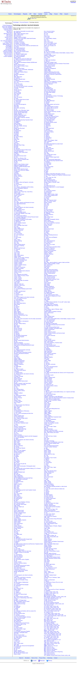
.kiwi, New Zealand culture (19, 613)
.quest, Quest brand (48, 264)
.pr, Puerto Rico (47, 243)
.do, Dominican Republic (19, 336)
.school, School (47, 330)
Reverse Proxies (8, 37)
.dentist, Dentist (17, 317)
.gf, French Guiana (18, 452)
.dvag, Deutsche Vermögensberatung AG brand (24, 345)
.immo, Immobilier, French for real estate (22, 551)
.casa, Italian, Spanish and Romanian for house (24, 202)
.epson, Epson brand (18, 363)
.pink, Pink (46, 227)
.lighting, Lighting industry (19, 651)
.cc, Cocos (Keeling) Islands (20, 212)
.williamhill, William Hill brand (50, 553)
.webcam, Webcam (48, 542)
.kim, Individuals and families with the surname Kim (25, 611)
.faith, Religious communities (20, 384)
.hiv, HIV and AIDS (18, 514)
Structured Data (8, 49)
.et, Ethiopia (16, 371)
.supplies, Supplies (48, 411)
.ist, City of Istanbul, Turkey (20, 578)
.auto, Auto (16, 95)
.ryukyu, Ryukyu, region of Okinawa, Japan (53, 309)
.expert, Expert (17, 377)
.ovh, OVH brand (47, 196)
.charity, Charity (17, 224)
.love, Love (46, 46)
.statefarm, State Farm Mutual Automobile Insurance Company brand (59, 397)
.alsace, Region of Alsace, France (21, 66)
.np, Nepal (46, 171)
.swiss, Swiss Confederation (50, 419)
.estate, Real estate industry (20, 370)
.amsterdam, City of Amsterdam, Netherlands (23, 69)
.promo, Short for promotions (50, 250)
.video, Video (46, 517)
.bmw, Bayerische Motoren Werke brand (22, 149)
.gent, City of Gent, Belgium (20, 450)
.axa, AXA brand (17, 101)
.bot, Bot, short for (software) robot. (21, 159)
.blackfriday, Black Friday (19, 145)
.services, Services (48, 343)
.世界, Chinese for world (49, 640)
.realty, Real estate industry (50, 272)
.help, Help (16, 508)
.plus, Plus (46, 236)
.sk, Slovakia (46, 363)
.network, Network (48, 149)
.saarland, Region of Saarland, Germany (52, 311)
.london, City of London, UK (50, 45)
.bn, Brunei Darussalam (19, 151)
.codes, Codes (17, 254)
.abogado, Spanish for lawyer (20, 37)
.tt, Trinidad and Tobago (49, 485)
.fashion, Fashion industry (19, 390)
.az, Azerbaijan (17, 103)
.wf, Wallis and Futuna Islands (50, 548)
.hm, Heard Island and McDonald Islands (22, 516)
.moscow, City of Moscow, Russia (51, 116)
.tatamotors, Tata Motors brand (50, 430)
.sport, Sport (46, 388)
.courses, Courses (17, 279)
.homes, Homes (17, 522)
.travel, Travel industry (48, 484)
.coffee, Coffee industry (19, 255)
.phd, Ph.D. (46, 215)
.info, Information (17, 558)
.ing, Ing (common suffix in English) (21, 559)
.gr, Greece (16, 482)
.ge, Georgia (16, 449)
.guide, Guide (16, 494)
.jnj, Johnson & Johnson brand (20, 594)
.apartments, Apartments (19, 74)
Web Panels (9, 32)
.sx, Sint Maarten (47, 420)
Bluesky (50, 660)
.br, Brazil (16, 163)
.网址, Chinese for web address (50, 649)
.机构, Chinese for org (48, 646)
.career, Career (17, 199)
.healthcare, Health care (19, 506)
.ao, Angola (16, 73)
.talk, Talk (46, 427)
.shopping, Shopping (48, 357)
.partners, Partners (48, 202)
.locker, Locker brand (48, 42)
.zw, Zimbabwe (47, 590)
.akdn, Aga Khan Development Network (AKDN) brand (25, 62)
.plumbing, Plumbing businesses (51, 234)
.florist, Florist (17, 408)
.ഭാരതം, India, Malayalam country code (52, 633)
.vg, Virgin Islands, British (49, 514)
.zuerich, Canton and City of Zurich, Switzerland (54, 589)
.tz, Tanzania (46, 491)
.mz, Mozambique (48, 137)
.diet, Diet (16, 324)
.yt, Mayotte (46, 581)
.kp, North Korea (17, 619)
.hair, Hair (16, 500)
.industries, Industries (18, 555)
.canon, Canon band (18, 190)
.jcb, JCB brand (17, 585)
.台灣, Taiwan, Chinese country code (52, 643)
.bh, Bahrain (16, 133)
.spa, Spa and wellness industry (51, 385)
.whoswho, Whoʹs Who (48, 549)
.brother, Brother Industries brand (21, 169)
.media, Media (47, 80)
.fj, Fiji (15, 403)
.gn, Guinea (16, 470)
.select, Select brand (48, 341)
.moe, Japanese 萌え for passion (51, 107)
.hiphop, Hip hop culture (19, 511)
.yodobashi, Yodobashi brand (50, 575)
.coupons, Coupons (18, 278)
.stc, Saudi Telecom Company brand (52, 399)
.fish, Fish (16, 399)
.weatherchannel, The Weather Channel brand (53, 541)
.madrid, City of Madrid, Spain (50, 62)
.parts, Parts (46, 203)
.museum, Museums (48, 130)
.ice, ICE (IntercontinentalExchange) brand (23, 539)
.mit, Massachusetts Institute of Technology (53, 95)
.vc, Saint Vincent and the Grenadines (52, 506)
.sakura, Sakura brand (48, 312)
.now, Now (46, 170)
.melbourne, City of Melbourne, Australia (52, 81)
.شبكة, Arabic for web (48, 617)
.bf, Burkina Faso (17, 130)
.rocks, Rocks (47, 298)
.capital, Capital (17, 193)
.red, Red (46, 274)
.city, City (16, 236)
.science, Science (48, 334)
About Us (21, 657)
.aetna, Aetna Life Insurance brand (21, 51)
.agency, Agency (17, 57)
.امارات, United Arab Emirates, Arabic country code (55, 615)
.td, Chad (46, 437)
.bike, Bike (16, 137)
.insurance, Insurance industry (20, 563)
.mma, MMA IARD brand (49, 100)
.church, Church (17, 231)
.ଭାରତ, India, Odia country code (51, 629)
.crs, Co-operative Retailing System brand (23, 288)
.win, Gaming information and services (52, 554)
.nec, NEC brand (47, 147)
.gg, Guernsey (17, 454)
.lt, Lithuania (46, 50)
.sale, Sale (46, 313)
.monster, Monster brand (49, 113)
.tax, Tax (46, 433)
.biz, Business (17, 141)
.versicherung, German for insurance (52, 511)
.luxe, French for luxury (49, 56)
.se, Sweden (46, 337)
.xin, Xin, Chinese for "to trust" (50, 567)
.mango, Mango (47, 69)
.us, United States (48, 499)
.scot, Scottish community (49, 335)
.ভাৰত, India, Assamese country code (52, 625)
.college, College (17, 256)
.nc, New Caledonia (48, 145)
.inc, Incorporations (18, 554)
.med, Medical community (49, 79)
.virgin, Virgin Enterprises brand (50, 523)
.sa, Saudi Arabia (47, 310)
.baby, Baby (16, 105)
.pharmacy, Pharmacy (48, 214)
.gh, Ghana (16, 455)
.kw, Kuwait (16, 626)
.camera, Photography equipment (21, 188)
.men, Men (46, 85)
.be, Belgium (16, 122)
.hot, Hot (15, 529)
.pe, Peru (46, 207)
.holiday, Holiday (17, 521)
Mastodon (42, 660)
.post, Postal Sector (48, 242)
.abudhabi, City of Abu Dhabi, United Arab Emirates (25, 38)
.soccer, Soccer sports (49, 375)
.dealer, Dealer (17, 309)
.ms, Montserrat (47, 125)
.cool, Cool (16, 273)
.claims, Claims (17, 239)
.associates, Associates (19, 87)
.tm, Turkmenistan (48, 462)
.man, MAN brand (47, 67)
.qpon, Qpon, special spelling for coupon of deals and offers (57, 262)
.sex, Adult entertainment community (52, 346)
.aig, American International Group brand (22, 60)
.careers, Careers (17, 200)
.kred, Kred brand (17, 625)
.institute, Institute (17, 561)
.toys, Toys (46, 478)
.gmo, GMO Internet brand (19, 469)
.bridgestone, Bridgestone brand (20, 165)
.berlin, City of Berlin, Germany (20, 125)
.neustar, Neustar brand (49, 151)
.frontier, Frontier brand (18, 430)
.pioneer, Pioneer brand (49, 228)
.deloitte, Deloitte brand (19, 313)
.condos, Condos (17, 266)
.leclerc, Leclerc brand (18, 643)
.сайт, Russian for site (48, 605)
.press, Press (47, 245)
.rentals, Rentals (47, 282)
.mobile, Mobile (47, 105)
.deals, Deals (16, 310)
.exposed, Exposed (18, 378)
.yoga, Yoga (46, 576)
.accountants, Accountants (19, 43)
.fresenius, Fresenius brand (19, 426)
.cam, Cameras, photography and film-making (23, 187)
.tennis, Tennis (47, 444)
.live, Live (46, 34)
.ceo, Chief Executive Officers (20, 215)
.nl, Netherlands (47, 167)
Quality (40, 14)
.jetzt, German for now (18, 588)
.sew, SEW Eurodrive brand (50, 345)
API (30, 14)
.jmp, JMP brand (17, 593)
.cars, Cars (16, 201)
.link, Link (46, 33)
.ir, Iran (15, 573)
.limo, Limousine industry (49, 31)
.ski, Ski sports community (50, 364)
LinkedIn (34, 660)
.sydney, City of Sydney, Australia (51, 422)
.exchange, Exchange (18, 376)
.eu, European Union (18, 372)
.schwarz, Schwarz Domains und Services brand (54, 333)
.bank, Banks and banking (19, 107)
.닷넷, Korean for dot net (49, 652)
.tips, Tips (46, 455)
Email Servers (9, 39)
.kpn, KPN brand (17, 621)
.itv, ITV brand (17, 583)
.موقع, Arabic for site (48, 619)
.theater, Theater (47, 450)
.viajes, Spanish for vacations (50, 516)
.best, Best (16, 127)
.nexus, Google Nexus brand (50, 154)
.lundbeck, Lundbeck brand (49, 55)
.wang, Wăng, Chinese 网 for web (51, 536)
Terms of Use (34, 657)
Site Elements (9, 48)
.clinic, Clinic (16, 243)
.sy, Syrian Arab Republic (49, 421)
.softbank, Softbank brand (49, 377)
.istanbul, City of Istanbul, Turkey (21, 579)
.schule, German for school (49, 331)
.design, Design (17, 319)
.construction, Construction (19, 267)
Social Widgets (9, 46)
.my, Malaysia (47, 136)
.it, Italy (15, 581)
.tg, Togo (46, 448)
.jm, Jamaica (16, 591)
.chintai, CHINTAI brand (19, 228)
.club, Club (16, 246)
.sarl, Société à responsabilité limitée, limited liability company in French (59, 318)
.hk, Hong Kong (17, 515)
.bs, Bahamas (17, 171)
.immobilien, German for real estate (21, 552)
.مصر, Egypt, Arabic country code (51, 618)
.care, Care (16, 197)
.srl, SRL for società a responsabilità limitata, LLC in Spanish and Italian (59, 391)
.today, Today (47, 466)
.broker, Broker (17, 167)
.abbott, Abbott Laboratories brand (21, 33)
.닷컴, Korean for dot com (49, 654)
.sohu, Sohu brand (48, 379)
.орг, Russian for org (48, 601)
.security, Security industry (49, 340)
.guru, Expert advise (18, 497)
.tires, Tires (46, 456)
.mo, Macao (46, 103)
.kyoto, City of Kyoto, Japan (20, 629)
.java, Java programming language (21, 584)
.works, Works (47, 560)
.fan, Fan (15, 387)
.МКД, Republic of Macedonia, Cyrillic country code (55, 596)
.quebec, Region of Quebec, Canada (51, 263)
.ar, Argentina (16, 80)
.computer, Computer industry (20, 264)
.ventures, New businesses (49, 510)
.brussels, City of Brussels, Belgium (21, 170)
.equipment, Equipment (19, 364)
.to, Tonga (46, 464)
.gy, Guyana (16, 499)
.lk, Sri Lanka (46, 37)
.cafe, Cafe (16, 185)
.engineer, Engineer (18, 359)
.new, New (46, 152)
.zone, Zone (46, 588)
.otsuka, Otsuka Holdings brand (50, 195)
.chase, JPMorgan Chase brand (20, 225)
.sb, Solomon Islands (48, 322)
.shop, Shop (46, 355)
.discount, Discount (18, 329)
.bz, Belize (16, 181)
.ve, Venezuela (47, 508)
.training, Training (47, 482)
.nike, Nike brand (47, 164)
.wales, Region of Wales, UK (50, 535)
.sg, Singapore (47, 348)
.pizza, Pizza (46, 230)
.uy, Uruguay (46, 500)
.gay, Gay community (18, 445)
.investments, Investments (19, 569)
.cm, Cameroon (17, 249)
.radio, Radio (46, 267)
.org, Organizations (48, 191)
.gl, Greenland (17, 461)
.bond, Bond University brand (20, 155)
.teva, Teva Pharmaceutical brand (51, 445)
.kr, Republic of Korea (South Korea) (21, 623)
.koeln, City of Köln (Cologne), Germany (22, 617)
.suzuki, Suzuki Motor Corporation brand (52, 416)
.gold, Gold (16, 473)
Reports (25, 14)
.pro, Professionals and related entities (52, 246)
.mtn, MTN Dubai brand (49, 128)
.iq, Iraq (15, 572)
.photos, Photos (47, 220)
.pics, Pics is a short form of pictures (52, 222)
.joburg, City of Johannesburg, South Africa (23, 597)
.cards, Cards (16, 196)
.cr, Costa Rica (17, 281)
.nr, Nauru (46, 172)
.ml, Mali (45, 98)
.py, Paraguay (47, 260)
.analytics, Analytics (18, 70)
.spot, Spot (46, 389)
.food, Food (16, 414)
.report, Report (47, 285)
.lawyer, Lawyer (17, 638)
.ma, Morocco (47, 61)
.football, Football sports (19, 415)
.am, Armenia (16, 67)
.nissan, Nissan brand (48, 166)
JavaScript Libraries (7, 28)
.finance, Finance (17, 396)
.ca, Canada (16, 183)
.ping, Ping (46, 226)
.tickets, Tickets (47, 452)
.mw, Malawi (46, 134)
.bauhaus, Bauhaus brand (19, 116)
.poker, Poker (46, 239)
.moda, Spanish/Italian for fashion (51, 106)
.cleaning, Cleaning (18, 240)
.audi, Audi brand (17, 93)
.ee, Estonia (16, 354)
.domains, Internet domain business (21, 340)
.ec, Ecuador (16, 348)
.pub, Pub (46, 257)
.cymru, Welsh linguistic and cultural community (24, 297)
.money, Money (47, 112)
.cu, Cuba (16, 290)
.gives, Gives (16, 460)
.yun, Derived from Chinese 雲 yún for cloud (53, 582)
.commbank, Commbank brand (20, 260)
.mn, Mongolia (47, 101)
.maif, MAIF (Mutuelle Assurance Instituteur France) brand (56, 63)
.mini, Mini (46, 93)
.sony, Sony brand (48, 383)
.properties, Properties (48, 251)
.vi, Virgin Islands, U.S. (49, 515)
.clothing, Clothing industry (19, 244)
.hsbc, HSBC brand (18, 534)
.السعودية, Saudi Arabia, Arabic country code (53, 614)
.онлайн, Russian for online (50, 600)
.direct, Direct (16, 327)
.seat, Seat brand (47, 339)
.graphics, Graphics (18, 484)
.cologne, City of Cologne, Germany (21, 257)
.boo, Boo (16, 157)
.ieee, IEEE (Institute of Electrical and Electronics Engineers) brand (28, 543)
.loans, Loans (47, 40)
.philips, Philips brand (48, 216)
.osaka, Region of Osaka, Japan (51, 194)
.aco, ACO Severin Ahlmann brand (21, 44)
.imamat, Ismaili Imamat (19, 549)
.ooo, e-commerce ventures (50, 190)
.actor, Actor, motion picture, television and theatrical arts (26, 45)
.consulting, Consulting (18, 268)
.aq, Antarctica (17, 78)
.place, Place (46, 233)
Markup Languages (8, 50)
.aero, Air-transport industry (19, 50)
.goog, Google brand (18, 475)
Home (10, 14)
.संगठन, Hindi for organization (50, 621)
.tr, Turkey (46, 479)
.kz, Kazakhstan (17, 630)
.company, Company (18, 262)
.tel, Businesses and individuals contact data (53, 442)
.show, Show (46, 358)
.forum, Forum (17, 420)
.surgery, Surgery (47, 415)
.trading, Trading (47, 481)
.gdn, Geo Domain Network (19, 448)
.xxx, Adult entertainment (49, 569)
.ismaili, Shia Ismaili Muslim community (22, 577)
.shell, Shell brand (48, 352)
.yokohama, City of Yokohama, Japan (52, 577)
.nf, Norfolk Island (47, 155)
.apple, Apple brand (18, 76)
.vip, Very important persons (50, 522)
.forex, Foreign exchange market (21, 418)
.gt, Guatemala (17, 491)
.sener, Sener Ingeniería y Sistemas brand (53, 342)
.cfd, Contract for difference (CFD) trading (22, 219)
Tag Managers (9, 45)
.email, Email (16, 357)
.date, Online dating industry (20, 303)
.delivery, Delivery (17, 312)
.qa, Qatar (46, 261)
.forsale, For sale (17, 419)
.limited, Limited (17, 654)
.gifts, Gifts (16, 458)
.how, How (16, 531)
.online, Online (47, 189)
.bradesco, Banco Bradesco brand (21, 164)
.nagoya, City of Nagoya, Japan (50, 140)
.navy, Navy (46, 142)
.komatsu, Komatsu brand (19, 618)
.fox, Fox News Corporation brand (21, 422)
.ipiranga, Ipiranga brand (19, 571)
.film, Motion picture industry (20, 395)
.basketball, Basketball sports (20, 115)
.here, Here (16, 509)
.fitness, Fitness (17, 402)
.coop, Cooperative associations (20, 274)
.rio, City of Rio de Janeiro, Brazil (51, 294)
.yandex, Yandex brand (49, 572)
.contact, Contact (17, 269)
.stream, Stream (47, 403)
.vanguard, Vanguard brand (49, 505)
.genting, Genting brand (19, 451)
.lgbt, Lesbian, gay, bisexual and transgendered (24, 645)
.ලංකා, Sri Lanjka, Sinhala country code (52, 634)
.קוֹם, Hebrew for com (48, 612)
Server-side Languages (7, 26)
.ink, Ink (15, 560)
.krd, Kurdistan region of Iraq (20, 624)
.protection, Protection (48, 254)
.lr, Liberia (46, 48)
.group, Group (16, 488)
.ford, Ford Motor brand (18, 416)
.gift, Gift (15, 457)
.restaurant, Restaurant (49, 288)
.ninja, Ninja (46, 165)
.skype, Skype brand (48, 367)
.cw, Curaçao (16, 293)
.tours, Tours (46, 474)
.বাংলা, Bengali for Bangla (49, 623)
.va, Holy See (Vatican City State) (51, 503)
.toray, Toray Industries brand (50, 470)
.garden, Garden (17, 444)
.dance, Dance (17, 302)
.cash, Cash (16, 204)
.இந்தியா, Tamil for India (49, 630)
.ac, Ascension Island (18, 39)
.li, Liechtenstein (17, 646)
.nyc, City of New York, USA (50, 177)
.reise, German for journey (49, 276)
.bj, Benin (16, 142)
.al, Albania (16, 63)
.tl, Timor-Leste (47, 461)
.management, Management (50, 68)
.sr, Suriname (46, 390)
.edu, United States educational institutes (22, 352)
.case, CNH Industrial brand (19, 203)
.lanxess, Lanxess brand (19, 634)
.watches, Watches (48, 539)
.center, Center (17, 214)
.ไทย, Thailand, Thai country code (51, 636)
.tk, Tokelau (46, 460)
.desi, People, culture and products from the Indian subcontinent (27, 318)
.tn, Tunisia (46, 463)
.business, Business (18, 176)
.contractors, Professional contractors (22, 270)
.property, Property (48, 252)
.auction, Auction (17, 92)
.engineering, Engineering (19, 360)
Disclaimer (27, 657)
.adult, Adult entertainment (19, 48)
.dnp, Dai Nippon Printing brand (20, 335)
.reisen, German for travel (49, 278)
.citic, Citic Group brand (19, 234)
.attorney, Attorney (18, 90)
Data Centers (9, 36)
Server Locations (8, 55)
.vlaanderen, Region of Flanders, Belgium (53, 525)
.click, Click (16, 242)
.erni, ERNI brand (17, 366)
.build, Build (16, 173)
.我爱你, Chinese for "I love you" (51, 645)
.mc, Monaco (46, 75)
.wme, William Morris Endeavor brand (52, 557)
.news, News (46, 153)
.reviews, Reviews (48, 291)
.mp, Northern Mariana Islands (50, 122)
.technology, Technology (49, 440)
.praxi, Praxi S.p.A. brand (49, 244)
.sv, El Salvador (47, 418)
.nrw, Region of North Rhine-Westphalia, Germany (54, 173)
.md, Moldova (47, 76)
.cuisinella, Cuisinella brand (19, 291)
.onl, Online (46, 188)
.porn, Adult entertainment (49, 240)
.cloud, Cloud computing (19, 245)
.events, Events (17, 375)
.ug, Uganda (46, 493)
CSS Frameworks (8, 30)
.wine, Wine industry (48, 555)
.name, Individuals (48, 141)
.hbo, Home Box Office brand (20, 504)
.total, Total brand (47, 473)
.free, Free (16, 425)
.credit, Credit (16, 282)
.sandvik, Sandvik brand (49, 316)
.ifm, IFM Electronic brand (19, 545)
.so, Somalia (46, 373)
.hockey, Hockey (17, 518)
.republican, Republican (49, 286)
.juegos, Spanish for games (19, 602)
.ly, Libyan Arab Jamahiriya (49, 60)
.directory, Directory (18, 328)
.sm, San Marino (47, 370)
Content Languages (8, 56)
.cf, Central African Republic (20, 218)
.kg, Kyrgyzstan (17, 606)
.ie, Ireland (16, 542)
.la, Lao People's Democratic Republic (22, 631)
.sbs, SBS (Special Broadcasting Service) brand (54, 324)
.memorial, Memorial (48, 84)
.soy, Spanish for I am (48, 384)
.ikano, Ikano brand (18, 546)
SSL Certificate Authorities (6, 40)
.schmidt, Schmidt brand (49, 329)
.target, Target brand (48, 428)
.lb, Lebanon (16, 639)
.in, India (15, 553)
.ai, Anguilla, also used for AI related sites (23, 58)
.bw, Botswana (17, 178)
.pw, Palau (46, 258)
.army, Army (16, 82)
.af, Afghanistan (17, 52)
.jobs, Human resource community (21, 596)
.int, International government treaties (22, 565)
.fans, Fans (16, 388)
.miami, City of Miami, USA (50, 90)
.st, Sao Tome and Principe (50, 394)
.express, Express (17, 379)
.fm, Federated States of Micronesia (21, 411)
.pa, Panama (46, 197)
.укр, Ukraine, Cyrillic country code (51, 607)
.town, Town (46, 475)
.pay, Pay (46, 206)
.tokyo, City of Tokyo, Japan (50, 467)
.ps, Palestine (47, 255)
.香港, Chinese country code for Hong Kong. (53, 651)
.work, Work (46, 559)
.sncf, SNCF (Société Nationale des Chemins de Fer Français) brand (58, 372)
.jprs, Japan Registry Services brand (21, 601)
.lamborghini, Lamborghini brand (20, 632)
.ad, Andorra (16, 46)
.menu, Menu (46, 86)
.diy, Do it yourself (17, 330)
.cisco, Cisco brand (18, 233)
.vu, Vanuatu (46, 534)
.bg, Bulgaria (16, 131)
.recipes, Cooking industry (49, 273)
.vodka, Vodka (47, 528)
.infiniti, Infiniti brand (18, 557)
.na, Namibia (46, 139)
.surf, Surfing (46, 414)
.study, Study (46, 406)
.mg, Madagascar (47, 87)
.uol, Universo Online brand (49, 498)
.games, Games (17, 443)
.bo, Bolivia (16, 153)
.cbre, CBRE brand (18, 210)
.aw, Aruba (16, 98)
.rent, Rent (46, 281)
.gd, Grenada (16, 446)
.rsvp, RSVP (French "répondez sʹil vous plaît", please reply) (57, 302)
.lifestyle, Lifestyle (17, 650)
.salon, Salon (46, 315)
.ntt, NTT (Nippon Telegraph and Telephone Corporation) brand (57, 175)
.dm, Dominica (17, 334)
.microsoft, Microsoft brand (49, 91)
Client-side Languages (7, 27)
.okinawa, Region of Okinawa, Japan (52, 182)
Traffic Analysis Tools (7, 43)
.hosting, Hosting (17, 528)
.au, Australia (16, 91)
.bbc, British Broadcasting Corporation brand (23, 119)
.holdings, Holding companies (20, 520)
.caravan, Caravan (17, 195)
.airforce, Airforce (17, 61)
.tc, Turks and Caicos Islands (50, 436)
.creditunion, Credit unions (19, 285)
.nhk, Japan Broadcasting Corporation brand (53, 160)
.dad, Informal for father (19, 300)
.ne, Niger (46, 146)
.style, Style (46, 407)
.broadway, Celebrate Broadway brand (22, 166)
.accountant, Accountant (19, 42)
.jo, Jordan (16, 595)
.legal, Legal (16, 644)
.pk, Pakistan (46, 231)
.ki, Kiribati (16, 608)
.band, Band (16, 106)
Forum (56, 14)
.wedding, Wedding (48, 546)
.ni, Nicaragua (47, 161)
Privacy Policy (42, 657)
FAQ (61, 14)
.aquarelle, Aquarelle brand (19, 79)
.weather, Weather (48, 540)
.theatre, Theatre (47, 451)
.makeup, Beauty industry (49, 66)
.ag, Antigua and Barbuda (19, 56)
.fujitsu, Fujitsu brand (18, 431)
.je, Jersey (16, 587)
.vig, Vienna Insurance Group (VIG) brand (53, 518)
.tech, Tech (46, 439)
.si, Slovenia (46, 359)
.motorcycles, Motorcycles (49, 118)
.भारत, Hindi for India (48, 620)
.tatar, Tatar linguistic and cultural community (53, 431)
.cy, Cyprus (16, 296)
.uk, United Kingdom (48, 494)
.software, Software (48, 378)
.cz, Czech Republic (18, 299)
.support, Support (47, 413)
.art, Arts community (18, 84)
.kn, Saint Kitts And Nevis (19, 615)
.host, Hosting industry (18, 527)
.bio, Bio (15, 140)
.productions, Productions (49, 248)
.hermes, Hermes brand (19, 510)
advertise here (47, 12)
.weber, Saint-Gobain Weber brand (51, 543)
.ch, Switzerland (17, 221)
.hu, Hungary (16, 536)
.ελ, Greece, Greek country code (51, 591)
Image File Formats (8, 52)
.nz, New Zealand (47, 178)
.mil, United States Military (49, 92)
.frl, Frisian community (18, 427)
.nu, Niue (46, 176)
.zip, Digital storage (48, 585)
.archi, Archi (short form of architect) (21, 81)
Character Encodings (7, 51)
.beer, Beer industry (18, 124)
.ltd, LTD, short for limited (49, 51)
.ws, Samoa (46, 563)
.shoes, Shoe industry (48, 354)
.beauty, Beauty (17, 123)
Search (66, 14)
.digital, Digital (17, 325)
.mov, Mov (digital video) (49, 119)
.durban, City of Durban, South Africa (22, 343)
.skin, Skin (46, 365)
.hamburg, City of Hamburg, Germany (22, 502)
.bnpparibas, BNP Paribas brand (20, 152)
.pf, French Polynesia (48, 209)
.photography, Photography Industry (51, 219)
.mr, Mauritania (47, 124)
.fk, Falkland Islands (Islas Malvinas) (22, 405)
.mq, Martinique (47, 123)
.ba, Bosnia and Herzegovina (20, 104)
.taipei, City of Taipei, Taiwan (50, 426)
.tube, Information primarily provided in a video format (55, 486)
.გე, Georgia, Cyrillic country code (51, 637)
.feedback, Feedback (18, 393)
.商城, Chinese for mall (49, 644)
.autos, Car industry (18, 97)
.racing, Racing (47, 266)
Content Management (7, 25)
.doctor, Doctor (17, 337)
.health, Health (17, 505)
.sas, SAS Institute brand (49, 319)
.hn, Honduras (17, 517)
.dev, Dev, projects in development (21, 321)
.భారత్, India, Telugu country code (51, 631)
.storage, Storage (47, 401)
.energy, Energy (17, 358)
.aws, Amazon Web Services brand (21, 99)
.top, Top (46, 469)
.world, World (46, 561)
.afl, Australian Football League (20, 54)
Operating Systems (8, 33)
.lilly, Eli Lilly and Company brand (21, 652)
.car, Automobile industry (19, 194)
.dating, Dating (17, 304)
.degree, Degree (17, 311)
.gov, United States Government (20, 479)
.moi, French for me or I (49, 109)
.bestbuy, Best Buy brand (19, 128)
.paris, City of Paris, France (50, 201)
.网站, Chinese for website (49, 650)
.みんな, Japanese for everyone (50, 638)
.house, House (17, 530)
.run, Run (46, 306)
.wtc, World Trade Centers (49, 564)
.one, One (46, 184)
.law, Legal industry (18, 637)
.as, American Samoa (18, 85)
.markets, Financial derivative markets (52, 73)
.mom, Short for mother (49, 110)
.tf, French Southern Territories (50, 446)
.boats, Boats (16, 154)
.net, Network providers (49, 148)
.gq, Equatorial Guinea (18, 481)
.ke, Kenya (16, 605)
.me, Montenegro (47, 78)
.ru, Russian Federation (49, 303)
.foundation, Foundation (19, 421)
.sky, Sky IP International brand (50, 366)
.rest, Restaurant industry (49, 287)
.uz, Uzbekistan (47, 502)
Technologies (17, 14)
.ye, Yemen (46, 573)
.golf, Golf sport (17, 474)
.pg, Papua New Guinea (49, 212)
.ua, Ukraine (46, 492)
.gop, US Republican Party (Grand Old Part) (23, 478)
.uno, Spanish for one (48, 497)
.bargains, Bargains (18, 113)
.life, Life (15, 649)
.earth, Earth (16, 347)
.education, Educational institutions (21, 353)
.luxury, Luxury (47, 57)
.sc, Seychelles (47, 325)
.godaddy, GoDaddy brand (19, 472)
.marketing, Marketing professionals (51, 72)
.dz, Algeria (16, 346)
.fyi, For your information (19, 437)
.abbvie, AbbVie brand (18, 34)
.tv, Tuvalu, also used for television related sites (54, 488)
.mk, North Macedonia (48, 97)
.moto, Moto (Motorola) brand (50, 117)
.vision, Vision (47, 524)
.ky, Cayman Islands (18, 627)
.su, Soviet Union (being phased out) (52, 408)
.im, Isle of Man (17, 548)
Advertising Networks (7, 44)
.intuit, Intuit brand (17, 567)
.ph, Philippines (47, 213)
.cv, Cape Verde (17, 292)
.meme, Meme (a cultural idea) (50, 82)
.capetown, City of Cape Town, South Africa (23, 191)
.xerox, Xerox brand (48, 566)
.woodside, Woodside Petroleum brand (52, 558)
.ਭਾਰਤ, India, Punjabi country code (51, 626)
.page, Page (46, 199)
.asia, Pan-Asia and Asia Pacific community (23, 86)
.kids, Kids (16, 609)
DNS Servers (9, 38)
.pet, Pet (45, 208)
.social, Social (47, 376)
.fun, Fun (15, 432)
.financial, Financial (18, 397)
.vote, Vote (46, 529)
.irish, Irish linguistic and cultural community (23, 575)
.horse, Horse (16, 524)
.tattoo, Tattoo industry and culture (51, 432)
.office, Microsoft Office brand (50, 181)
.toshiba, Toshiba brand (49, 472)
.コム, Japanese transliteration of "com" (52, 639)
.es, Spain (16, 367)
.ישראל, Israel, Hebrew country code (51, 611)
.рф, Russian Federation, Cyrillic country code (54, 603)
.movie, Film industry (48, 121)
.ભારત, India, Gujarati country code (51, 627)
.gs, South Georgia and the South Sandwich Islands (25, 490)
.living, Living (46, 36)
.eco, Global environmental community (22, 349)
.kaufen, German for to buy (19, 603)
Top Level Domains (8, 54)
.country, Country (17, 276)
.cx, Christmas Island (18, 294)
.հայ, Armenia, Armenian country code (52, 609)
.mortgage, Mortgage (48, 115)
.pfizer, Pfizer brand (48, 210)
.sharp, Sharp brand (48, 351)
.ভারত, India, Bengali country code (51, 624)
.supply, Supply (47, 412)
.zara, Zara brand (47, 584)
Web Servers (9, 31)
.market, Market (47, 70)
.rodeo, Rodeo (47, 299)
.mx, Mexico (46, 135)
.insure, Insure (17, 564)
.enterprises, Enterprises (19, 361)
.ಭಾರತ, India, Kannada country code (51, 632)
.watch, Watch (47, 537)
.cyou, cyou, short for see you (20, 298)
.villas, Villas (46, 520)
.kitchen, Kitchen (17, 612)
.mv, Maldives (47, 133)
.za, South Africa (47, 583)
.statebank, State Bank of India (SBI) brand (53, 396)
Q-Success (73, 2)
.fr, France (16, 424)
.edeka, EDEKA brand (18, 351)
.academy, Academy (18, 40)
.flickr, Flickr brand (18, 406)
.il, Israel (15, 547)
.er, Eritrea (16, 365)
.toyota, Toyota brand (48, 476)
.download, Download (18, 342)
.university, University (48, 496)
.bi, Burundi (16, 134)
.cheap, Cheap (17, 227)
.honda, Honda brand (18, 523)
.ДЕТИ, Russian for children (50, 595)
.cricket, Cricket (17, 286)
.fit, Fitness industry (18, 401)
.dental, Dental (17, 316)
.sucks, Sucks (47, 409)
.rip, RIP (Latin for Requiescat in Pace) (52, 296)
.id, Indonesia (16, 541)
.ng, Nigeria (46, 158)
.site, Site (46, 361)
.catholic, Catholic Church (19, 209)
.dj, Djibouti (16, 331)
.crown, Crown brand (18, 287)
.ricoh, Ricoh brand (48, 293)
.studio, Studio (47, 405)
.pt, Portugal (46, 256)
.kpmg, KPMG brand (18, 620)
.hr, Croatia (16, 533)
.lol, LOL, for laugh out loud (49, 44)
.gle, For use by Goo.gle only (20, 463)
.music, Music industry (49, 131)
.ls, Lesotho (46, 49)
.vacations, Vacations (48, 504)
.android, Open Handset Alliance (21, 72)
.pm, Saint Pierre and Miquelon (50, 237)
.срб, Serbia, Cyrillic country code (51, 606)
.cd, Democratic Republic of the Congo (22, 213)
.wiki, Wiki (46, 552)
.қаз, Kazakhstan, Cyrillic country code (52, 608)
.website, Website (47, 545)
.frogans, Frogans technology (20, 428)
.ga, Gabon (16, 438)
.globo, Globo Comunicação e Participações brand (24, 466)
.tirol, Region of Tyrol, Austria (50, 457)
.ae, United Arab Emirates (19, 49)
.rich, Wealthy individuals (49, 292)
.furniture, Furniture (18, 434)
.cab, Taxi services (18, 184)
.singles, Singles (47, 360)
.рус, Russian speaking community (51, 602)
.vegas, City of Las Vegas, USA (51, 509)
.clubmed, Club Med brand (19, 248)
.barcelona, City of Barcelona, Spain (21, 110)
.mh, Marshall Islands (48, 88)
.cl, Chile (15, 238)
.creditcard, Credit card (18, 284)
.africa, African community (19, 55)
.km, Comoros (17, 614)
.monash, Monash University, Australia (52, 111)
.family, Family (17, 385)
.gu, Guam (16, 492)
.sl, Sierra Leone (47, 369)
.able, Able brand (17, 36)
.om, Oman (46, 183)
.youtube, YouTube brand (49, 579)
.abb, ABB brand (17, 32)
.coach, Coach (17, 252)
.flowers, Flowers (17, 409)
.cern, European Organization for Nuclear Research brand (26, 216)
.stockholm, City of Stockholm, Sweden (52, 400)
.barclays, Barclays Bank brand (20, 112)
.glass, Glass (16, 462)
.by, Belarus (16, 179)
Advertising (49, 657)
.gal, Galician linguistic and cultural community (24, 439)
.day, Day (16, 305)
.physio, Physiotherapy (49, 221)
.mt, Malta (46, 127)
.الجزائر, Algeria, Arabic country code (52, 613)
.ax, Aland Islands (17, 100)
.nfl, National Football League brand (51, 157)
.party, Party (46, 204)
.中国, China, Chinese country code (51, 642)
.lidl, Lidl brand (17, 648)
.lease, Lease (16, 642)
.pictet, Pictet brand (48, 224)
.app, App (16, 75)
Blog (51, 14)
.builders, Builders (17, 175)
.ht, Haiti (15, 535)
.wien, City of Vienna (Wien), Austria (51, 551)
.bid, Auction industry (18, 136)
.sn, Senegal (46, 371)
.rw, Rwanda (46, 308)
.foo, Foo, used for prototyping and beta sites (23, 413)
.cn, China (16, 250)
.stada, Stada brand (48, 395)
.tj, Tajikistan (46, 458)
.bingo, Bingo (16, 139)
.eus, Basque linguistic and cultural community (24, 373)
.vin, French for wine (48, 521)
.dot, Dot (15, 341)
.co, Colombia (17, 251)
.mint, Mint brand (47, 94)
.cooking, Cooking (17, 272)
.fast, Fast (16, 391)
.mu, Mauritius (47, 129)
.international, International (19, 566)
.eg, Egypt (16, 355)
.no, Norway (46, 169)
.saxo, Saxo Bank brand (49, 321)
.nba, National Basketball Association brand (53, 143)
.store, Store (46, 402)
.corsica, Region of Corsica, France (21, 275)
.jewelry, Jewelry (17, 589)
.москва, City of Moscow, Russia (51, 599)
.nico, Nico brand (47, 163)
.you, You (46, 578)
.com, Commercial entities (19, 258)
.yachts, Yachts (47, 571)
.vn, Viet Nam (47, 527)
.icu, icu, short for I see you (19, 540)
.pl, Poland (46, 232)
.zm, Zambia (46, 587)
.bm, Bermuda (17, 148)
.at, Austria (16, 88)
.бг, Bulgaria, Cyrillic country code (51, 593)
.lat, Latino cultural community (20, 636)
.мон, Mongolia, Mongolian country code (52, 597)
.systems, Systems (48, 424)
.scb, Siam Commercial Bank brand (51, 327)
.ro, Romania (46, 297)
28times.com (33, 18)
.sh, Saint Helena (47, 349)
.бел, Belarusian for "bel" (49, 594)
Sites (34, 14)
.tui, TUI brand (47, 487)
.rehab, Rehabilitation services (50, 275)
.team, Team (46, 438)
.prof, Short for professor (49, 249)
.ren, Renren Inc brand (48, 280)
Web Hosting (9, 34)
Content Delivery (8, 42)
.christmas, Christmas (18, 230)
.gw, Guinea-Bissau (18, 498)
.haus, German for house (19, 503)
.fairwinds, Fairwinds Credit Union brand (22, 383)
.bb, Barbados (17, 118)
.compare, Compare (18, 263)
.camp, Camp (16, 189)
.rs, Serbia (46, 300)
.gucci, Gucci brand (18, 493)
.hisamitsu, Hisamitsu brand (20, 512)
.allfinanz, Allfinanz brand (19, 64)
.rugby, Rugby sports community (51, 304)
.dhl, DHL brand (17, 322)
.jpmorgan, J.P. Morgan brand (20, 600)
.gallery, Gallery (17, 440)
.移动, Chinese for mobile (49, 648)
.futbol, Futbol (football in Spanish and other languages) (25, 436)
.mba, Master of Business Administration (52, 74)
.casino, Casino (17, 206)
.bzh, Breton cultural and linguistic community (23, 182)
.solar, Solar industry (48, 381)
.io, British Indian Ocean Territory (21, 570)
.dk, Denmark (16, 333)
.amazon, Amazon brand (19, 68)
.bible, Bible (16, 135)
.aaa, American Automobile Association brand (23, 31)
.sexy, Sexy (46, 347)
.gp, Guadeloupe (17, 480)
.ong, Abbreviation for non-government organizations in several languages (54, 186)
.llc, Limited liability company (50, 38)
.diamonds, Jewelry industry (20, 323)
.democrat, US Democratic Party (21, 315)
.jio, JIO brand (17, 590)
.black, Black (16, 143)
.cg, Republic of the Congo (19, 220)
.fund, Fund (16, 433)
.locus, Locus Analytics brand (50, 43)
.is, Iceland (16, 576)
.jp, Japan (16, 599)
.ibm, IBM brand (17, 537)
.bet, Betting (16, 129)
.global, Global (17, 464)
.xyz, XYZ (46, 570)
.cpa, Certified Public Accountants (21, 280)
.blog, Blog (16, 146)
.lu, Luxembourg (47, 54)
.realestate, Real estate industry (51, 269)
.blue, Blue (16, 147)
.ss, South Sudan (47, 393)
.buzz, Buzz (16, 177)
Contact (55, 657)
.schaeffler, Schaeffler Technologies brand (53, 328)
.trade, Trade (46, 480)
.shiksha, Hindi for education (50, 353)
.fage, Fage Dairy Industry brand (21, 381)
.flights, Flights (17, 407)
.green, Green (16, 486)
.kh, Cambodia (17, 607)
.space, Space (47, 387)
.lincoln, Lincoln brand (48, 32)
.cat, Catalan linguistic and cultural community (24, 207)
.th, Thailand (46, 449)
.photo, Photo (47, 218)
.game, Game (16, 442)
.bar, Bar (15, 109)
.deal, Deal (16, 308)
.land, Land (16, 633)
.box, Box (16, 161)
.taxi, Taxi (46, 434)
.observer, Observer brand (49, 179)
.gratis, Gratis (16, 485)
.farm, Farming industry (19, 389)
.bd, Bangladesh (17, 121)
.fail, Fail (15, 382)
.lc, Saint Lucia (17, 640)
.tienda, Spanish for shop (49, 454)
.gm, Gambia (16, 467)
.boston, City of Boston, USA (20, 158)
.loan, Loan (46, 39)
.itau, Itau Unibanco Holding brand (21, 582)
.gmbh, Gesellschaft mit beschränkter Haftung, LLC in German (27, 468)
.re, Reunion (46, 268)
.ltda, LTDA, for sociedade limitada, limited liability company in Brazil (58, 52)
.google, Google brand (18, 476)
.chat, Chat (16, 226)
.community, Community (19, 261)
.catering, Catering (17, 208)
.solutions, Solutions (48, 382)
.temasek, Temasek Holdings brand (51, 443)
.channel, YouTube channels (20, 222)
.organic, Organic (47, 193)
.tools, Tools (46, 468)
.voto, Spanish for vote (49, 531)
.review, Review (47, 290)
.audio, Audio (16, 94)
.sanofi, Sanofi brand (48, 317)
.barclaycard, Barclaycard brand (20, 111)
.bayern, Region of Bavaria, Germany (22, 117)
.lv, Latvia (46, 58)
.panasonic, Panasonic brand (50, 200)
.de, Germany (16, 306)
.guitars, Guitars (17, 496)
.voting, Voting (47, 530)
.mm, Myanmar (47, 99)
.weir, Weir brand (47, 547)
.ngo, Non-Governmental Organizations (52, 159)
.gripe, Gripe (16, 487)
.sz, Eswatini (46, 425)
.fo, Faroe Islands (17, 412)
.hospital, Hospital (17, 525)
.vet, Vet (45, 512)
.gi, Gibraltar (16, 456)
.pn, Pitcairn (46, 238)
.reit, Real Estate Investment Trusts (51, 279)
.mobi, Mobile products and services (51, 104)
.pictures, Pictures (48, 225)
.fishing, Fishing (17, 400)
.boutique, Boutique (18, 160)
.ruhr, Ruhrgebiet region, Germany (51, 305)
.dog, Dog (16, 339)
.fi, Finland (16, 394)
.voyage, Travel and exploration (50, 533)
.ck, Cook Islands (17, 237)
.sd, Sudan (46, 336)
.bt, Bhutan (16, 172)
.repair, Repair (47, 284)
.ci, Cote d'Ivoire (17, 232)
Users (45, 14)
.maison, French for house (49, 64)
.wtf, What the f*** (48, 565)
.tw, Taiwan (46, 490)
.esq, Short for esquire (18, 369)
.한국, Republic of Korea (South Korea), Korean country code (57, 655)
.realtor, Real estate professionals (51, 270)
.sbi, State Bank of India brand (50, 323)
